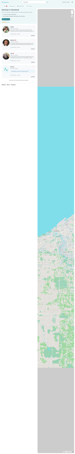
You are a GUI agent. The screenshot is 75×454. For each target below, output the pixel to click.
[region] (56, 231)
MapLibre (64, 451)
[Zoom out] (72, 13)
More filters (29, 6)
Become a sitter (66, 2)
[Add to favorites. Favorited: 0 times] (34, 27)
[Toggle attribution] (73, 452)
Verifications (21, 6)
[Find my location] (72, 16)
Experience (12, 6)
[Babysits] (5, 2)
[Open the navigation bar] (72, 2)
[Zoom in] (72, 11)
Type (5, 6)
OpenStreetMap (69, 451)
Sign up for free (5, 19)
